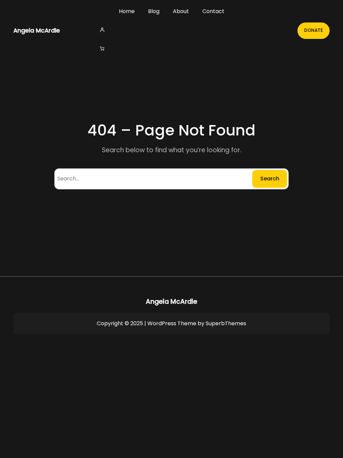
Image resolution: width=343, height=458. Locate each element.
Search (269, 178)
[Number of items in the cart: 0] (102, 48)
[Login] (171, 29)
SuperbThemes (226, 323)
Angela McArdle (36, 30)
